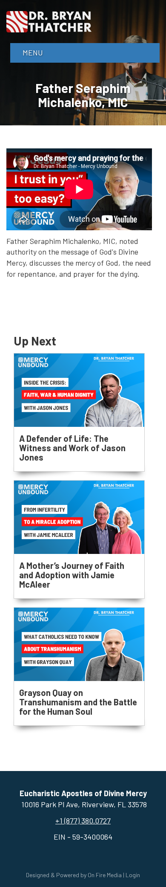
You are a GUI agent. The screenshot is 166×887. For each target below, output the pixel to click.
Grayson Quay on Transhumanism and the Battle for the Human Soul (78, 701)
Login (133, 874)
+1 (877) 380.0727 (83, 820)
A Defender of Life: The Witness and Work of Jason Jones (72, 447)
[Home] (49, 20)
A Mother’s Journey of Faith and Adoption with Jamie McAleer (71, 574)
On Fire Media (105, 874)
